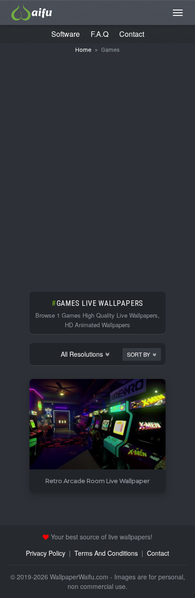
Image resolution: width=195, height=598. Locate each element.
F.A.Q (99, 34)
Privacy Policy (45, 553)
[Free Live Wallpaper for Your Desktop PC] (31, 11)
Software (65, 34)
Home (83, 49)
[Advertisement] (97, 168)
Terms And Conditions (106, 553)
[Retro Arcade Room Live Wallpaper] (97, 424)
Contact (131, 34)
